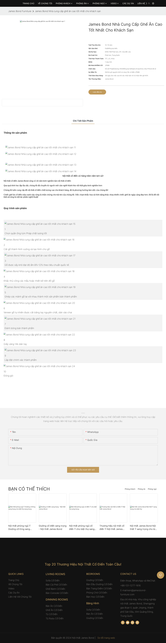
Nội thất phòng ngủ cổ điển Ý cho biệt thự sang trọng (81, 528)
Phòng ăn (141, 489)
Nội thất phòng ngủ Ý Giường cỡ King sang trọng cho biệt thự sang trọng (20, 528)
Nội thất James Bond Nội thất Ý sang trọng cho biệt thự (143, 528)
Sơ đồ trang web (106, 637)
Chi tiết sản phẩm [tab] (83, 120)
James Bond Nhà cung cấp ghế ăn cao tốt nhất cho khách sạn (68, 11)
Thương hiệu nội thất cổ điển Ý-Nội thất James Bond (112, 528)
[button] (146, 3)
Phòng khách (130, 489)
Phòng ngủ (152, 489)
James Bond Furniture (19, 11)
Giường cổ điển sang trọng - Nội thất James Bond (52, 527)
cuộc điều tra (97, 92)
